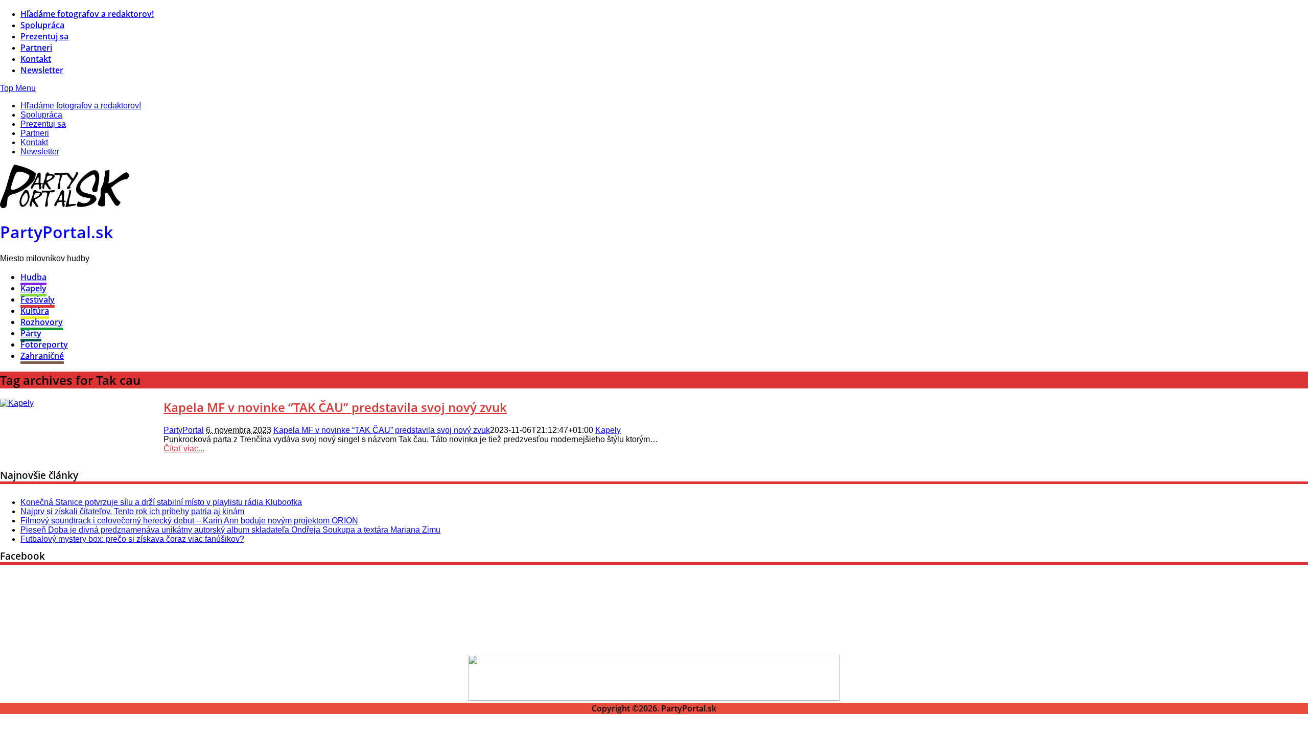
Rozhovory (41, 322)
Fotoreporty (44, 344)
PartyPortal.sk (56, 232)
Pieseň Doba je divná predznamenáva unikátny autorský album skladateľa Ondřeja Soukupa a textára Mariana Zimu (230, 529)
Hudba (33, 277)
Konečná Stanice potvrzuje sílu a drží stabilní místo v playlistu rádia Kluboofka (161, 502)
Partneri (36, 47)
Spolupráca (42, 25)
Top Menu (18, 88)
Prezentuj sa (44, 36)
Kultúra (34, 310)
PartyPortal (184, 430)
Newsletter (41, 70)
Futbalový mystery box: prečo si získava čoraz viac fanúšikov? (132, 539)
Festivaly (37, 299)
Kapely (33, 288)
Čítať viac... (184, 448)
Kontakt (35, 58)
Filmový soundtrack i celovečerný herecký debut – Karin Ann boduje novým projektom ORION (189, 520)
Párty (30, 333)
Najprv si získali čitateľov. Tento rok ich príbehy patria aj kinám (132, 511)
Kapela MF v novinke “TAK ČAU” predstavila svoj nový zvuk (335, 407)
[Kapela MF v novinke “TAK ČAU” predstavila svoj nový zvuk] (17, 403)
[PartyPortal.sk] (64, 205)
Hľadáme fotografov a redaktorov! (87, 13)
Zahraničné (42, 355)
